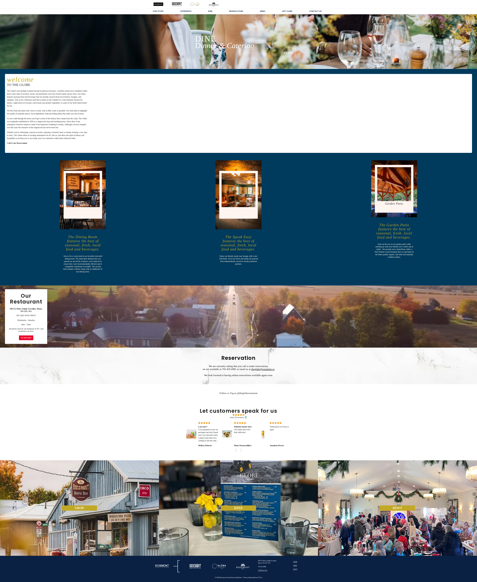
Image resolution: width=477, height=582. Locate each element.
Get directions (26, 338)
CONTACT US (315, 11)
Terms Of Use (258, 577)
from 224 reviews (237, 417)
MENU (262, 11)
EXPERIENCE (185, 11)
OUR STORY (158, 11)
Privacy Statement (248, 577)
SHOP (295, 562)
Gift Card (287, 11)
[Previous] (32, 38)
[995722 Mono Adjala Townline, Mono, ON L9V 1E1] (238, 316)
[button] (236, 450)
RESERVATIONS (236, 11)
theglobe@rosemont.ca (263, 369)
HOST (295, 569)
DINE (210, 11)
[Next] (445, 38)
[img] (238, 415)
